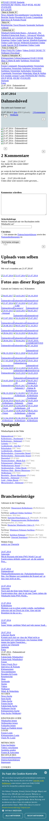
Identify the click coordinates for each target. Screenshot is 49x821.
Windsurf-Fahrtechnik (21, 33)
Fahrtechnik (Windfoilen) (12, 659)
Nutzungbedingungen (10, 237)
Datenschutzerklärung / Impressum (16, 807)
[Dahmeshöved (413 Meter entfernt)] (32, 358)
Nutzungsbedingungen (11, 757)
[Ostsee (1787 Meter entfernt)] (7, 413)
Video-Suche (6, 701)
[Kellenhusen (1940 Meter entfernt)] (32, 420)
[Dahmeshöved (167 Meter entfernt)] (7, 338)
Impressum (5, 762)
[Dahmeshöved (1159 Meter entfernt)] (7, 398)
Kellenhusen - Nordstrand (12, 438)
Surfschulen (31, 71)
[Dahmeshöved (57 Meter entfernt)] (19, 300)
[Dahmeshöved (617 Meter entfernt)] (32, 365)
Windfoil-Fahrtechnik (18, 35)
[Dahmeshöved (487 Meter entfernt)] (7, 365)
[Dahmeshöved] (7, 278)
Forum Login (7, 733)
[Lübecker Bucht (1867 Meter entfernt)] (32, 415)
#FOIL (30, 5)
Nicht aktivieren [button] (35, 815)
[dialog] (24, 795)
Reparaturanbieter (31, 66)
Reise (5, 22)
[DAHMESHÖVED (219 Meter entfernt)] (34, 343)
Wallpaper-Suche (8, 708)
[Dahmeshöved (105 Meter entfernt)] (32, 308)
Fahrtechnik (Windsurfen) (12, 657)
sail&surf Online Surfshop (21, 513)
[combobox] (45, 772)
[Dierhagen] (19, 278)
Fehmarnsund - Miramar (11, 463)
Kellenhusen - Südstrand (11, 441)
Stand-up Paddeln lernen (11, 728)
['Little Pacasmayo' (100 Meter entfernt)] (19, 308)
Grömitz (4, 443)
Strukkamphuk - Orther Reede (14, 468)
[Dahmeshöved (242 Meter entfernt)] (7, 358)
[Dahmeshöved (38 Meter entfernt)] (7, 300)
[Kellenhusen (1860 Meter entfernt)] (19, 413)
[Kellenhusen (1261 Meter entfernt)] (19, 395)
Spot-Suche (6, 698)
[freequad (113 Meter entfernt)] (7, 313)
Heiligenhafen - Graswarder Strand (16, 453)
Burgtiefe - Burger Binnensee (13, 475)
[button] (24, 810)
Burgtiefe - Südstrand (10, 478)
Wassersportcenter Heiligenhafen (25, 520)
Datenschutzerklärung (27, 234)
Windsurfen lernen (9, 720)
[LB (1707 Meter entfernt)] (32, 408)
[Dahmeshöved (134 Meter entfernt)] (32, 315)
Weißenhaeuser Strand (10, 465)
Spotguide (5, 681)
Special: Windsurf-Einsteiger (22, 39)
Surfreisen (31, 68)
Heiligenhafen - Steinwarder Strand (16, 456)
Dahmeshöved (7, 436)
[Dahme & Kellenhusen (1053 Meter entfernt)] (32, 390)
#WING (17, 5)
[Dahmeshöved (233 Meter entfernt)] (32, 350)
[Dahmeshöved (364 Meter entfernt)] (19, 358)
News (15, 15)
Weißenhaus (6, 473)
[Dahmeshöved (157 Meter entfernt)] (32, 323)
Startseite (5, 80)
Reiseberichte (13, 25)
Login (22, 76)
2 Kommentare (39, 112)
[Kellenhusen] (32, 278)
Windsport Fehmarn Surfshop (22, 530)
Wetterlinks (34, 73)
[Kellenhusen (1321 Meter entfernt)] (7, 403)
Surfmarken (11, 68)
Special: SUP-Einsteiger (23, 45)
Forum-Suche (7, 703)
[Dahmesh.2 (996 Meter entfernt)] (32, 383)
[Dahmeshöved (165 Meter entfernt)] (19, 330)
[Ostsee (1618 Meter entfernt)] (7, 408)
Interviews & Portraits (13, 20)
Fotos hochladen (8, 745)
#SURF (37, 5)
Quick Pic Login (8, 738)
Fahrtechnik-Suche (9, 706)
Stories (4, 684)
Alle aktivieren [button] (13, 815)
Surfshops (30, 60)
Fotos (11, 50)
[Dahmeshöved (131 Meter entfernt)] (19, 315)
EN (2, 9)
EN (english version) (10, 76)
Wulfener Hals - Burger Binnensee (15, 470)
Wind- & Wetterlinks (10, 691)
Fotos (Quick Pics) (9, 664)
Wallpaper (10, 53)
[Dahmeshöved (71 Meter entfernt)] (32, 300)
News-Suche (6, 696)
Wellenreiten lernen (9, 723)
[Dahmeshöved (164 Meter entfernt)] (7, 330)
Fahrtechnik (8, 30)
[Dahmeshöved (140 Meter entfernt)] (7, 323)
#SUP (24, 5)
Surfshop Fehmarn (17, 535)
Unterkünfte (11, 73)
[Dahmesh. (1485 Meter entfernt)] (19, 403)
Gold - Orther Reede (9, 480)
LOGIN (8, 9)
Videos (33, 50)
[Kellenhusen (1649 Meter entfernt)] (19, 408)
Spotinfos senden (8, 750)
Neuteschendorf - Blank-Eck (13, 460)
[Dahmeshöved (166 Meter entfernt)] (32, 330)
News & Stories (9, 12)
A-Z (4, 63)
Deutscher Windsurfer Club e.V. (21, 525)
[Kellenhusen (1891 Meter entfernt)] (7, 420)
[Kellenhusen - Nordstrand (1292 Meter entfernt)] (32, 398)
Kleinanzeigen (15, 58)
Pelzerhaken (6, 448)
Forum (9, 66)
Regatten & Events (29, 17)
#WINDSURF (7, 5)
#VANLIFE (6, 7)
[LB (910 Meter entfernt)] (19, 383)
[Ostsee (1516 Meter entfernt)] (32, 403)
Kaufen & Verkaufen (11, 56)
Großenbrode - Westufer (11, 451)
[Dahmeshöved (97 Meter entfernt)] (7, 308)
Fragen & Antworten (10, 752)
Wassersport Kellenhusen (22, 508)
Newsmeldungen (8, 672)
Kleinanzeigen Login (10, 735)
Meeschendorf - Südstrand (12, 483)
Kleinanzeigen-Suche (10, 711)
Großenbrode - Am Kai (11, 446)
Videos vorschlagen (9, 747)
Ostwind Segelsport (19, 537)
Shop (3, 679)
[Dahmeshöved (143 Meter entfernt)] (19, 323)
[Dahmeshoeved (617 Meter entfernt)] (20, 370)
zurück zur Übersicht (10, 544)
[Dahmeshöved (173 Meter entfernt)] (32, 338)
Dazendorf (5, 458)
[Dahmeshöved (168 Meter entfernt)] (19, 338)
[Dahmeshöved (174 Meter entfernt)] (7, 345)
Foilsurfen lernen (8, 725)
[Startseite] (12, 2)
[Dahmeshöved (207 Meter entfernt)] (19, 345)
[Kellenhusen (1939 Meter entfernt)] (19, 420)
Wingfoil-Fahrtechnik (23, 36)
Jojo (15, 112)
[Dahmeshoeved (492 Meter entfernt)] (20, 363)
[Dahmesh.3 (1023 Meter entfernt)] (19, 388)
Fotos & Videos (9, 48)
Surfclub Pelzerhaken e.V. (19, 518)
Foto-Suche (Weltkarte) (11, 713)
